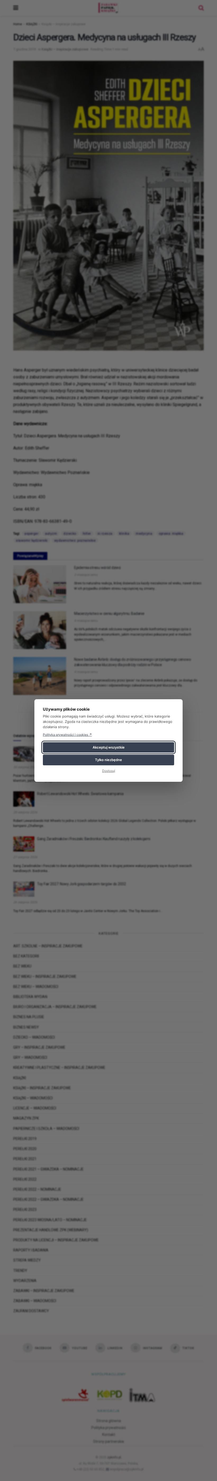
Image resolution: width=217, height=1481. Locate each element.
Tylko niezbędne (108, 760)
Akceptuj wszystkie (109, 747)
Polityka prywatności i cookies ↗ (67, 735)
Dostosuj (108, 771)
